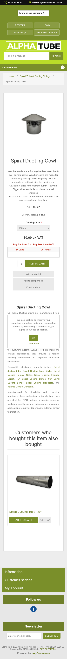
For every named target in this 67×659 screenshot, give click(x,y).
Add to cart (37, 263)
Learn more (33, 343)
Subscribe (51, 636)
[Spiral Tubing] (34, 481)
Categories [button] (9, 67)
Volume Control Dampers (20, 386)
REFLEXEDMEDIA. (48, 649)
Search (56, 56)
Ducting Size (33, 222)
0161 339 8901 (15, 2)
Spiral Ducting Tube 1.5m (25, 511)
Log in (47, 25)
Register (20, 25)
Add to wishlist (33, 274)
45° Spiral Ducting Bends (31, 379)
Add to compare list (33, 280)
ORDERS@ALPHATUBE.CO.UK (47, 2)
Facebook (33, 609)
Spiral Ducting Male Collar (37, 371)
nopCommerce (41, 653)
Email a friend (33, 287)
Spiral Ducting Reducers (39, 382)
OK (33, 338)
